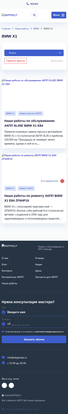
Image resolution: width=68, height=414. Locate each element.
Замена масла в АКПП (30, 113)
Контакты (7, 270)
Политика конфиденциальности (22, 409)
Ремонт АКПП (26, 188)
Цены (38, 270)
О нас (5, 258)
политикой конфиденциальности (49, 332)
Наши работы (9, 283)
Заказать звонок (34, 339)
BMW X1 (10, 113)
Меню (56, 15)
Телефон (6, 319)
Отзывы (39, 258)
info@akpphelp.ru (17, 357)
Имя (4, 308)
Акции (38, 264)
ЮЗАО (34, 3)
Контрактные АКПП (13, 277)
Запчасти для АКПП (46, 277)
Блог (4, 264)
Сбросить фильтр (15, 60)
